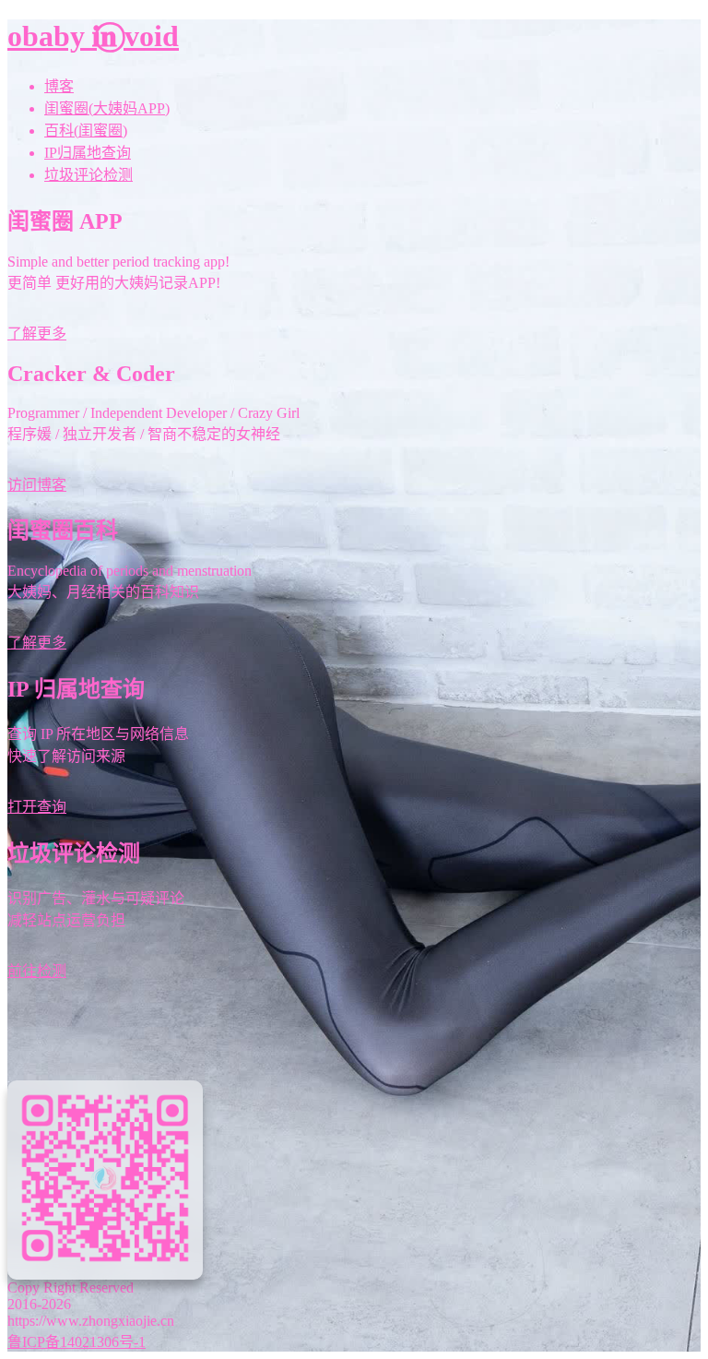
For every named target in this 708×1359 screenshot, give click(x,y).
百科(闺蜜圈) (85, 130)
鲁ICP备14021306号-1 (76, 1342)
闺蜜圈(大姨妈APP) (107, 108)
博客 (59, 86)
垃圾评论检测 (88, 175)
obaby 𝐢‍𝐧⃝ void (93, 36)
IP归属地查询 (87, 153)
